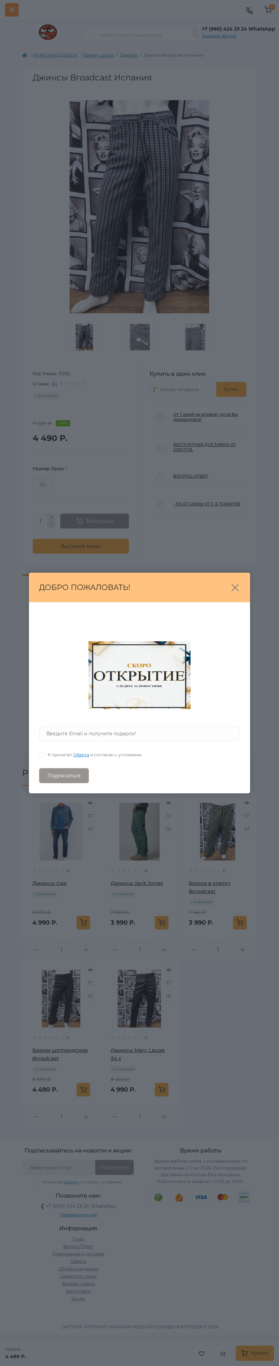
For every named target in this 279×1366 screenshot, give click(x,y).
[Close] (235, 588)
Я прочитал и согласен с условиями (95, 754)
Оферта (81, 754)
